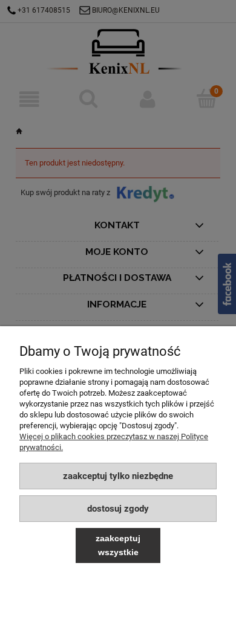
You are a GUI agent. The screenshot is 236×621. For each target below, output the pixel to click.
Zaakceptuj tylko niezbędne (118, 476)
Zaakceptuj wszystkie (118, 545)
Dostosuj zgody (118, 508)
